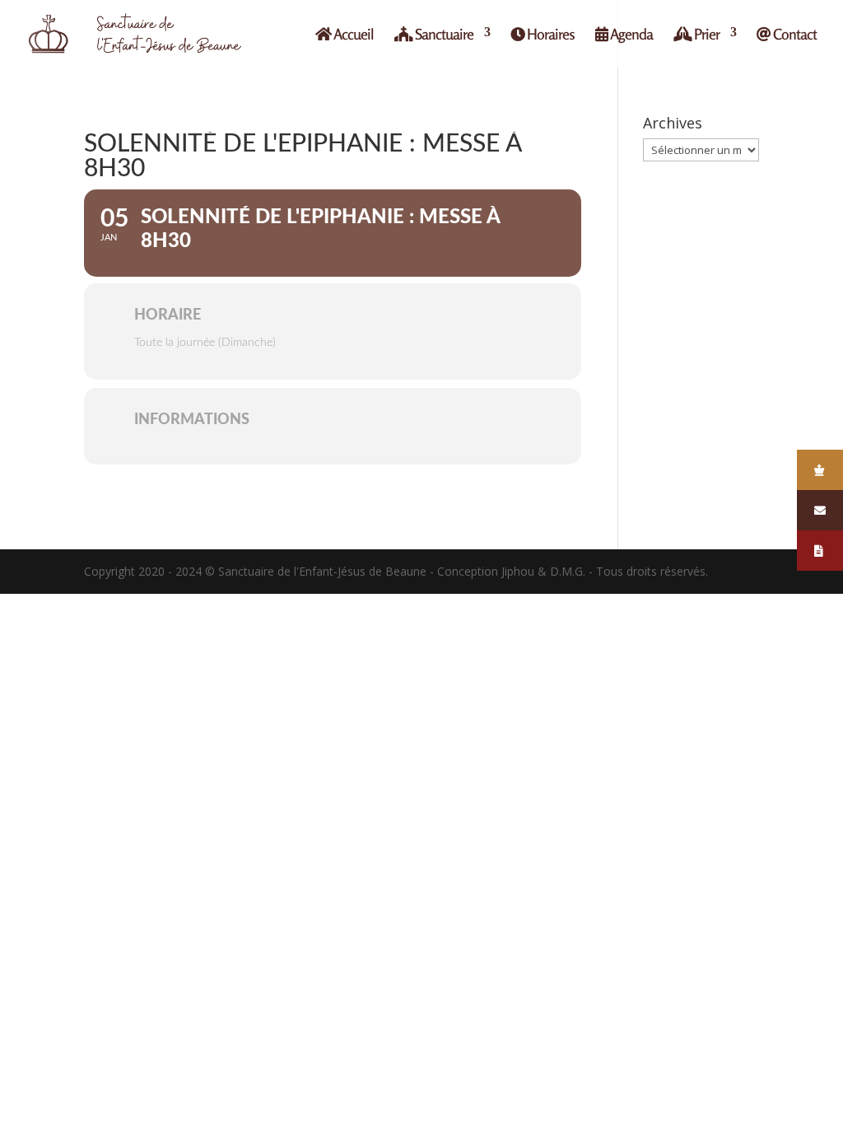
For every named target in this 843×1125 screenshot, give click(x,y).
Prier (706, 34)
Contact (794, 34)
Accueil (352, 34)
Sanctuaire (442, 34)
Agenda (630, 34)
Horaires (549, 34)
